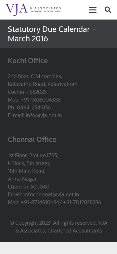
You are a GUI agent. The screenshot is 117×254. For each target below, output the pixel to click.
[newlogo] (39, 9)
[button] (92, 10)
